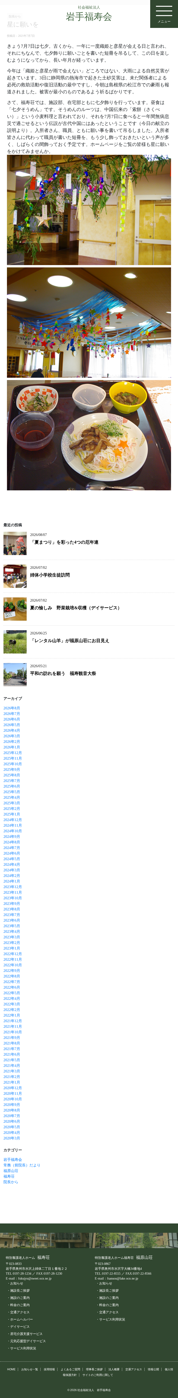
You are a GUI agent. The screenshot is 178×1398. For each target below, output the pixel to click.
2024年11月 (12, 825)
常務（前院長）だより (22, 1165)
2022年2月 (11, 1010)
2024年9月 (11, 837)
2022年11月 (12, 959)
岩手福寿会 (12, 1160)
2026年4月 (11, 730)
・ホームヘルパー (20, 1319)
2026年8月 (11, 708)
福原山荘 (10, 1171)
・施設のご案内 (18, 1298)
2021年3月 (11, 1071)
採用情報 (49, 1369)
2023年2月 (11, 943)
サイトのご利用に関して (98, 1375)
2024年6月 (11, 853)
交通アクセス (133, 1369)
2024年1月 (11, 881)
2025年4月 (11, 797)
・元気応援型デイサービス (26, 1341)
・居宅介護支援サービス (25, 1334)
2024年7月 (11, 848)
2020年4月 (11, 1133)
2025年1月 (11, 814)
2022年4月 (11, 998)
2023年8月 (11, 909)
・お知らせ (15, 1283)
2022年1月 (11, 1015)
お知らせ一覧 (29, 1369)
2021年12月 (12, 1021)
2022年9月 (11, 971)
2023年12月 (12, 887)
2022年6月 (11, 987)
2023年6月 (11, 920)
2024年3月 (11, 870)
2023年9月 (11, 904)
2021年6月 (11, 1054)
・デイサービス (18, 1326)
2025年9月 (11, 769)
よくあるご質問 (70, 1369)
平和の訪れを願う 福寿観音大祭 (63, 673)
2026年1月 (11, 747)
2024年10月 (12, 831)
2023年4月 (11, 931)
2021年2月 (11, 1077)
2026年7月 (11, 714)
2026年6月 (11, 719)
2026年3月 (11, 736)
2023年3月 (11, 937)
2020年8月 (11, 1110)
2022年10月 (12, 965)
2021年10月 (12, 1032)
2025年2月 (11, 809)
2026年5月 (11, 725)
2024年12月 (12, 820)
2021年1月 (11, 1082)
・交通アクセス (18, 1312)
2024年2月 (11, 876)
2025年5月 (11, 792)
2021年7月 (11, 1049)
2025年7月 (11, 781)
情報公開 (153, 1369)
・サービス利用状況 (21, 1348)
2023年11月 (12, 892)
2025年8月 (11, 775)
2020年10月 (12, 1099)
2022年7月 (11, 982)
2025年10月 (12, 764)
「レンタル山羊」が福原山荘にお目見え (69, 640)
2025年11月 (12, 758)
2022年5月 (11, 993)
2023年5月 (11, 926)
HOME (11, 1369)
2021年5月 (11, 1060)
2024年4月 (11, 864)
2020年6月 (11, 1121)
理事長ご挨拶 (94, 1369)
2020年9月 (11, 1105)
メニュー (164, 21)
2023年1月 (11, 948)
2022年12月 (12, 954)
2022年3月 (11, 1004)
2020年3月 (11, 1138)
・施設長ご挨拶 (18, 1290)
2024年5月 (11, 859)
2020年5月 (11, 1127)
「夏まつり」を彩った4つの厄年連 (64, 542)
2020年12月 (12, 1088)
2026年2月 (11, 742)
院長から (10, 1182)
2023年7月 (11, 915)
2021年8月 (11, 1043)
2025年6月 (11, 786)
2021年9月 (11, 1038)
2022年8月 (11, 976)
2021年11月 (12, 1026)
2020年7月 (11, 1116)
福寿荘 (9, 1176)
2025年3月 (11, 803)
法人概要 (114, 1369)
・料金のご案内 (18, 1305)
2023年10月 (12, 898)
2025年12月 (12, 753)
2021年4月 (11, 1066)
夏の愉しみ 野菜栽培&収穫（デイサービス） (76, 607)
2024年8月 (11, 842)
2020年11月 (12, 1093)
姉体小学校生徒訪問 (50, 575)
